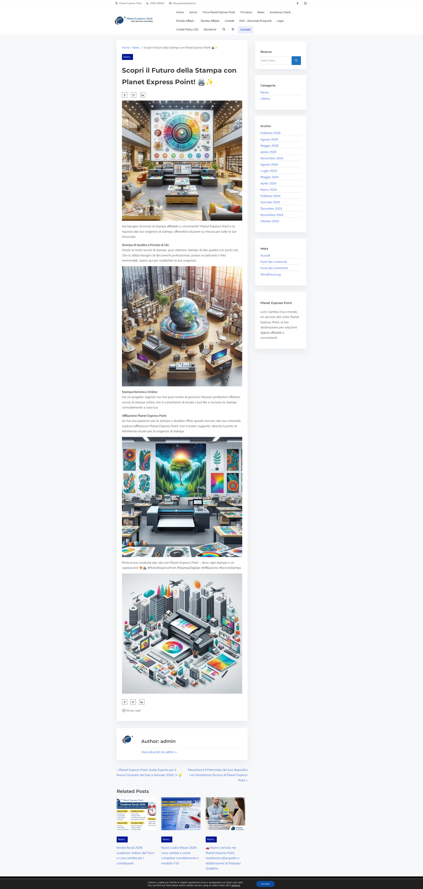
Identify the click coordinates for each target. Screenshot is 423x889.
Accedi (265, 255)
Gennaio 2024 (270, 202)
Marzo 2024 (268, 189)
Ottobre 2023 (269, 221)
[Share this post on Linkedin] (142, 95)
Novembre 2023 (271, 215)
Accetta (265, 884)
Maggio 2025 (269, 145)
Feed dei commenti (274, 268)
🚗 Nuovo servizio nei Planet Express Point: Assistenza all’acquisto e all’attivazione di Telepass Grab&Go (223, 858)
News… (265, 92)
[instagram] (305, 3)
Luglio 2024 (268, 171)
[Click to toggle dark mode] (233, 29)
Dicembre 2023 (271, 208)
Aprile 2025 (268, 152)
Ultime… (265, 98)
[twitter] (133, 95)
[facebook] (297, 3)
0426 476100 (156, 3)
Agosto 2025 (269, 139)
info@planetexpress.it (184, 3)
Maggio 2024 (269, 177)
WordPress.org (270, 274)
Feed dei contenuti (273, 262)
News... (137, 47)
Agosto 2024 (269, 164)
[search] (223, 30)
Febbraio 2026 (270, 133)
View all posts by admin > (159, 752)
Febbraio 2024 (270, 196)
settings (235, 885)
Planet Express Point (129, 3)
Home (126, 47)
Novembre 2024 (271, 158)
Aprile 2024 (268, 183)
